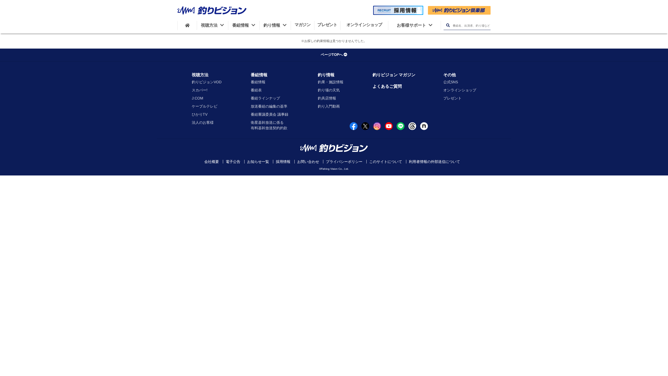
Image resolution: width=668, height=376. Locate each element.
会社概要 (211, 162)
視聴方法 (200, 75)
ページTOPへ (332, 54)
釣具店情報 (327, 98)
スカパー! (199, 90)
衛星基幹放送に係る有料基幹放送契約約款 (269, 125)
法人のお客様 (203, 122)
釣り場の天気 (329, 90)
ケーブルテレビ (204, 106)
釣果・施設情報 (330, 82)
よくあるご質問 (387, 86)
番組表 (256, 90)
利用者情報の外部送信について (434, 162)
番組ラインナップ (265, 98)
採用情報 (283, 162)
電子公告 (233, 162)
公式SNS (450, 82)
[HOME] (187, 25)
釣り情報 (326, 75)
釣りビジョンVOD (207, 82)
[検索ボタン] (447, 25)
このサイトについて (385, 162)
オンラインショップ (459, 90)
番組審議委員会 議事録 (269, 114)
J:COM (197, 98)
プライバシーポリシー (344, 162)
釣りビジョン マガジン (394, 75)
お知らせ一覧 (258, 162)
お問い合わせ (308, 162)
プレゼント (452, 98)
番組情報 (259, 75)
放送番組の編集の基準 (269, 106)
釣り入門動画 (329, 106)
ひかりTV (199, 114)
